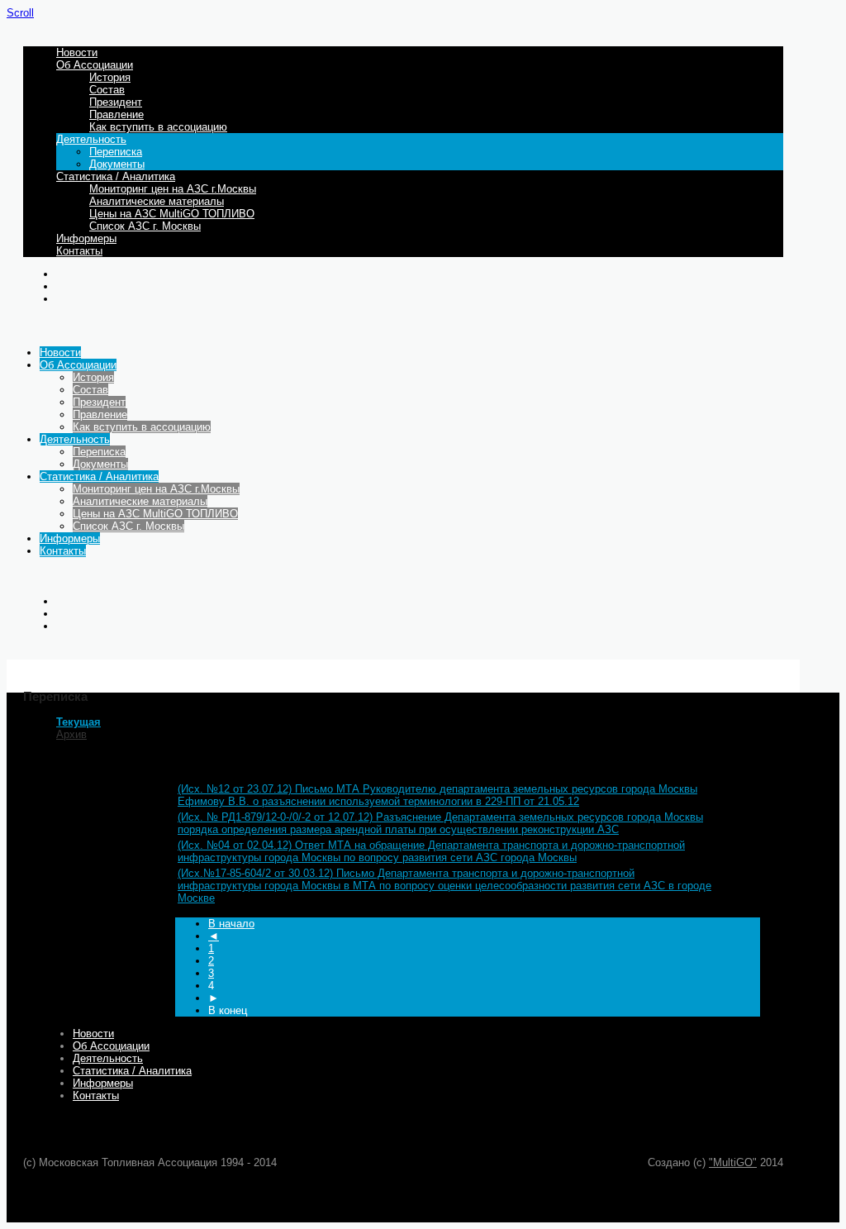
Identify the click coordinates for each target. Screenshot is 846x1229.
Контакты (79, 251)
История (110, 77)
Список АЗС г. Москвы (145, 226)
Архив (71, 734)
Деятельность (91, 139)
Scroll (20, 13)
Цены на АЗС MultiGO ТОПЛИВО (171, 213)
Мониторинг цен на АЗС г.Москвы (172, 189)
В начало (231, 923)
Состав (107, 89)
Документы (117, 164)
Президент (115, 102)
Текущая (78, 722)
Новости (76, 52)
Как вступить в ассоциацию (158, 127)
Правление (116, 114)
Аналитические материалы (156, 201)
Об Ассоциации (94, 65)
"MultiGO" (733, 1162)
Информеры (86, 238)
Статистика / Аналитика (115, 176)
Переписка (115, 151)
